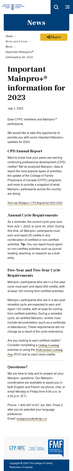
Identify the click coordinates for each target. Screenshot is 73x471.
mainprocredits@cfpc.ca (32, 419)
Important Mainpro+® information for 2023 (20, 54)
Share (55, 37)
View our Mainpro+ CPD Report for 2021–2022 (34, 203)
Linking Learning (48, 345)
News (9, 47)
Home (9, 36)
